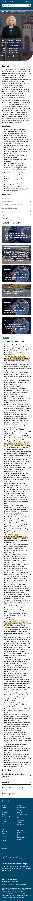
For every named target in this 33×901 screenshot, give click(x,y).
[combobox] (16, 5)
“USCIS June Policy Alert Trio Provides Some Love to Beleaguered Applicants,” (16, 622)
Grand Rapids (5, 816)
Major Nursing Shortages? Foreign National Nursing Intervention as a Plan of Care (17, 461)
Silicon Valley (20, 824)
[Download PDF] (13, 55)
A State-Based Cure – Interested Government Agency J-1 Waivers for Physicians (17, 453)
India (18, 839)
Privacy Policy (12, 884)
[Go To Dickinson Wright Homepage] (7, 2)
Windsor (4, 848)
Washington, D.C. (21, 814)
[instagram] (16, 857)
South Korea (21, 837)
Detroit (3, 814)
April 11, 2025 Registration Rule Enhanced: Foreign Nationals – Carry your (16, 382)
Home (3, 11)
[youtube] (20, 857)
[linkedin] (3, 857)
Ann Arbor (4, 807)
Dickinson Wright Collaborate (10, 881)
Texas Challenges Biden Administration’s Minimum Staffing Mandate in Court (15, 416)
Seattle (19, 822)
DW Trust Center (21, 884)
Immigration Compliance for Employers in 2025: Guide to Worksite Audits (16, 390)
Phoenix (4, 838)
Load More (6, 337)
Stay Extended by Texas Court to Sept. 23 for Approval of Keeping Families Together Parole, (17, 428)
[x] (12, 857)
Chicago (4, 810)
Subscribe (6, 874)
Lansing (4, 819)
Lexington (19, 810)
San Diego (20, 820)
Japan (19, 835)
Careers (4, 879)
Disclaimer (4, 884)
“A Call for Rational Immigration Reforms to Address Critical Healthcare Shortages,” (16, 608)
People (8, 11)
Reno (3, 840)
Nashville (19, 812)
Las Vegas (4, 836)
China (19, 832)
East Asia (19, 830)
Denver (16, 45)
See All (5, 218)
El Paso (11, 45)
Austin (3, 829)
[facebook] (7, 857)
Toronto (4, 846)
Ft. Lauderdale (21, 807)
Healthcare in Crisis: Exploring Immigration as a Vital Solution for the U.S (16, 444)
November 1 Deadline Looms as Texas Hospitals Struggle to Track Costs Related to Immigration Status (17, 406)
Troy (3, 823)
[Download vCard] (9, 55)
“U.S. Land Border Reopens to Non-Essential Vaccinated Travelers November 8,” (16, 546)
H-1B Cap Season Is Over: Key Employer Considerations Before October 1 (16, 347)
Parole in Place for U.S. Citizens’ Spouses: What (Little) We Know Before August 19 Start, (17, 436)
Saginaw (4, 821)
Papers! (10, 384)
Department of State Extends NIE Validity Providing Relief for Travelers (17, 598)
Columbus (4, 812)
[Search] (3, 5)
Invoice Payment (12, 879)
